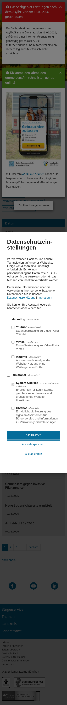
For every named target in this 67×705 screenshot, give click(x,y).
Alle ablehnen (33, 454)
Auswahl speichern (33, 444)
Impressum (45, 297)
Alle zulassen (33, 435)
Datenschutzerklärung (21, 297)
